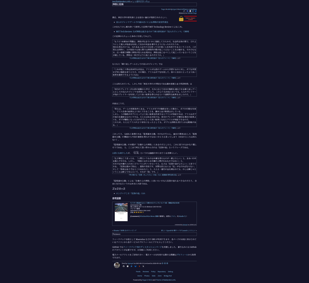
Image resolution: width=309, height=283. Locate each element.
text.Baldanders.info (121, 1)
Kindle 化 (182, 216)
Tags (163, 9)
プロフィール (182, 254)
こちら (173, 216)
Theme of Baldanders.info (166, 280)
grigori (174, 9)
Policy (153, 271)
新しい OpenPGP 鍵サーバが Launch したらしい (178, 230)
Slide (153, 276)
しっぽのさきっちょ (141, 1)
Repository (162, 271)
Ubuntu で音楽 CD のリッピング (124, 230)
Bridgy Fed (168, 276)
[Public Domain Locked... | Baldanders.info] (188, 20)
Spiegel (185, 225)
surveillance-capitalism (187, 9)
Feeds (138, 271)
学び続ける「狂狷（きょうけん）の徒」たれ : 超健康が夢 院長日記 (153, 175)
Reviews (146, 271)
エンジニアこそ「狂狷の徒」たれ (130, 193)
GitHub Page (192, 13)
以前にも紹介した (120, 153)
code (168, 9)
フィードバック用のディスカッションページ (142, 247)
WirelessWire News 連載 (149, 216)
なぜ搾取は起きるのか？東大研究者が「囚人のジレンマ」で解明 (153, 58)
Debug (170, 271)
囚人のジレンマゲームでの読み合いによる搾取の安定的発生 (142, 22)
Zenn (160, 276)
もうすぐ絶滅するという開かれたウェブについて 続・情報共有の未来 (154, 203)
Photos (147, 276)
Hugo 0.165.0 (147, 280)
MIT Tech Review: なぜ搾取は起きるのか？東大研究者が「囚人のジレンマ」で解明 (152, 31)
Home (139, 276)
